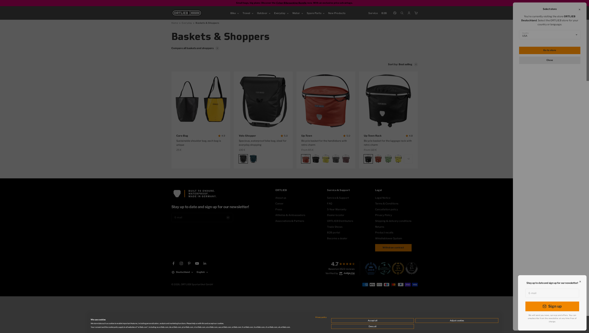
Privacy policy (321, 317)
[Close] (580, 281)
